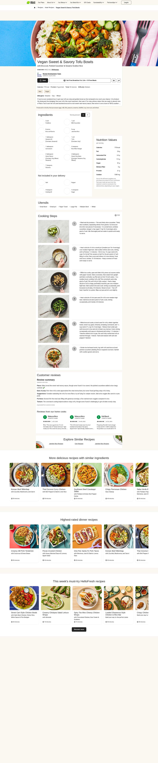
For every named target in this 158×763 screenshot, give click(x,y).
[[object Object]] (114, 80)
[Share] (119, 80)
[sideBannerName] (108, 122)
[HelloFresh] (31, 2)
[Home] (35, 7)
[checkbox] (38, 69)
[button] (64, 115)
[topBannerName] (79, 15)
